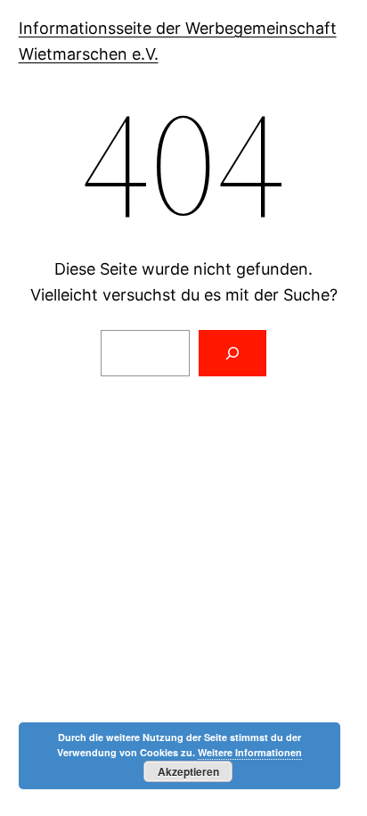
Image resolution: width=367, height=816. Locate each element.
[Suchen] (232, 353)
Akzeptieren (188, 771)
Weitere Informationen (250, 752)
